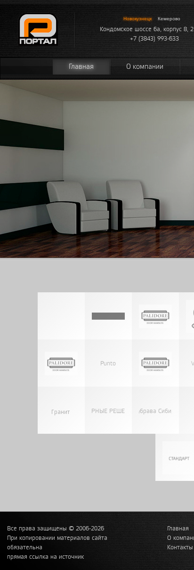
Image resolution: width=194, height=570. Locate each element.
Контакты (180, 547)
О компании (144, 67)
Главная (81, 67)
